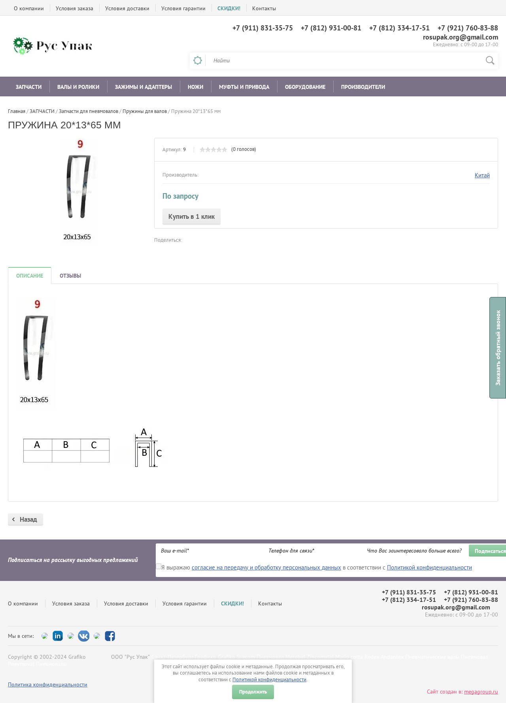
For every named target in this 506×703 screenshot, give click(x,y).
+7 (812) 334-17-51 (399, 27)
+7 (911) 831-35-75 (262, 27)
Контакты (264, 8)
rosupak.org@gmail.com (460, 36)
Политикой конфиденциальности (269, 679)
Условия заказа (74, 8)
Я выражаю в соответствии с (316, 567)
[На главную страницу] (55, 46)
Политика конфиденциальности (47, 684)
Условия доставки (127, 8)
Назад (28, 519)
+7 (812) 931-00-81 (331, 27)
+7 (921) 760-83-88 (468, 27)
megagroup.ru (481, 691)
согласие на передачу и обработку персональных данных (266, 567)
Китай (482, 175)
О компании (29, 8)
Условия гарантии (183, 8)
